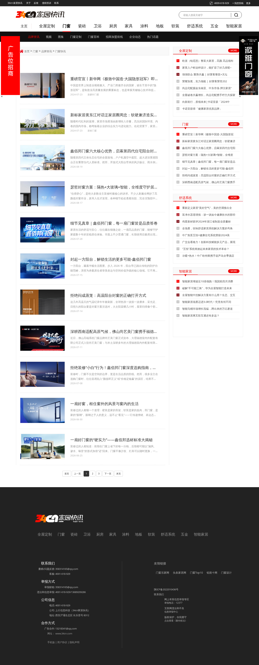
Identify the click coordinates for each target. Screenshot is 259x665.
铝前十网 (212, 572)
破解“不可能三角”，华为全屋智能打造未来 (207, 288)
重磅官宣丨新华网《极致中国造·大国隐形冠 (207, 134)
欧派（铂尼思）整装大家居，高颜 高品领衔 (207, 61)
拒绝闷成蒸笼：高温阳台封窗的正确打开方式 (208, 175)
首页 (27, 51)
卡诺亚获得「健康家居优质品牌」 (202, 108)
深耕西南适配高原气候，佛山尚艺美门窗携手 (208, 182)
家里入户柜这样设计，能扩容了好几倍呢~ (207, 67)
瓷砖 (82, 25)
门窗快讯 (60, 51)
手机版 (51, 642)
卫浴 (98, 25)
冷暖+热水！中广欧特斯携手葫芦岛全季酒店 (208, 255)
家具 (129, 25)
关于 (28, 3)
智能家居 (234, 25)
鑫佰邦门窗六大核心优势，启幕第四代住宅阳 (208, 148)
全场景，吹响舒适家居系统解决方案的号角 (207, 228)
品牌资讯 (33, 37)
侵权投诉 (46, 3)
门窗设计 (226, 572)
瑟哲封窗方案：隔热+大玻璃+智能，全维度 (207, 155)
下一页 (107, 473)
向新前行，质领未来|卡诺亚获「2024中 (206, 102)
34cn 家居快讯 (15, 3)
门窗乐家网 (162, 572)
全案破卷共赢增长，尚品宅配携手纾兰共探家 (208, 95)
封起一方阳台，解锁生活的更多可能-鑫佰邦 (208, 168)
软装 (175, 25)
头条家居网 (179, 572)
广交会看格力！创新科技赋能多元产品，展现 (208, 242)
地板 (160, 25)
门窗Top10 (196, 572)
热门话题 (153, 37)
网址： (51, 633)
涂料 (144, 25)
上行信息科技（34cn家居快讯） (72, 610)
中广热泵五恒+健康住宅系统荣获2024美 (206, 235)
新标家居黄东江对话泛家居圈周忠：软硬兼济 (208, 141)
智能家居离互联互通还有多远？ (200, 315)
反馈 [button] (36, 3)
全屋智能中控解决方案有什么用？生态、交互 (208, 295)
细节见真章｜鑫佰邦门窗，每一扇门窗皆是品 (208, 161)
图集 (61, 37)
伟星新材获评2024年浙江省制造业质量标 (206, 221)
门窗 (67, 25)
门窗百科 (93, 37)
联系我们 (159, 594)
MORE (234, 50)
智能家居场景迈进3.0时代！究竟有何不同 (206, 302)
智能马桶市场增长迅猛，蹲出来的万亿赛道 (207, 308)
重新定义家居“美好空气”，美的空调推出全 (207, 208)
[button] (219, 3)
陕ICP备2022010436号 (166, 589)
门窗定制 (76, 37)
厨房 (113, 25)
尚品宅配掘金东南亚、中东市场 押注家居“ (207, 88)
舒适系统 (195, 25)
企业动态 (135, 37)
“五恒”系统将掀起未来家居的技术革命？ (205, 249)
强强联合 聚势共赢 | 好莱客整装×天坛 (204, 74)
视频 (49, 37)
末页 (118, 473)
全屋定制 (47, 25)
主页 (24, 26)
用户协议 (62, 642)
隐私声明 (74, 642)
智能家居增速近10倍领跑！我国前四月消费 (207, 281)
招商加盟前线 (114, 37)
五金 (214, 25)
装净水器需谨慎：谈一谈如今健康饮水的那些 (208, 214)
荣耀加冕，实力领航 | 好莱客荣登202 (204, 81)
